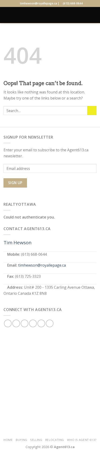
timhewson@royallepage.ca (42, 265)
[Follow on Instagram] (16, 323)
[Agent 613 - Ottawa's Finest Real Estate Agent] (50, 15)
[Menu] (6, 15)
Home (8, 440)
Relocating (54, 440)
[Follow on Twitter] (24, 323)
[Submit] (92, 110)
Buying (21, 440)
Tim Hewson (17, 242)
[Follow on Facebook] (8, 323)
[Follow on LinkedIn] (41, 323)
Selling (36, 440)
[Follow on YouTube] (49, 323)
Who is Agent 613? (81, 440)
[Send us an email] (33, 323)
